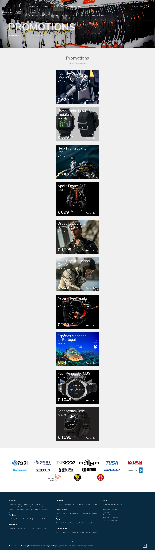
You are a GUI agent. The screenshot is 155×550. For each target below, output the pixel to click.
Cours (45, 6)
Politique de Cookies (110, 517)
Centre (11, 519)
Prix (93, 16)
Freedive (64, 16)
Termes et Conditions (110, 520)
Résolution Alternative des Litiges (112, 505)
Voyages (75, 16)
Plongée (54, 16)
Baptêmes (58, 6)
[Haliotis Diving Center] (7, 10)
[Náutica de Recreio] (18, 10)
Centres (11, 504)
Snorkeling (71, 6)
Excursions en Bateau (38, 16)
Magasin (85, 16)
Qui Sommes (36, 519)
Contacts (102, 16)
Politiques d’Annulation (111, 509)
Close (145, 546)
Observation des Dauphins (90, 6)
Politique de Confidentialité (108, 513)
